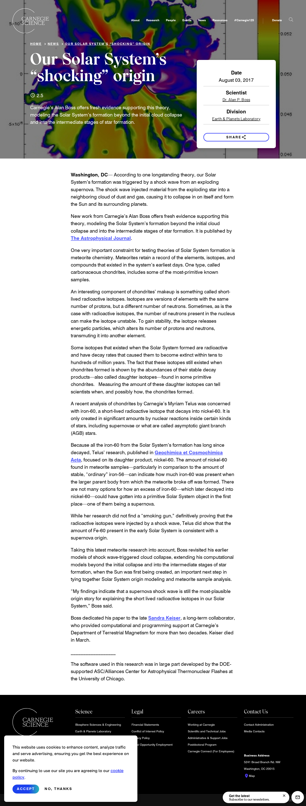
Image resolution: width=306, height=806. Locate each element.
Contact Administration (259, 725)
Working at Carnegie (201, 725)
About (135, 20)
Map (249, 775)
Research (152, 20)
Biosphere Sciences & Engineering (98, 725)
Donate (277, 20)
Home (36, 44)
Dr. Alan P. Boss (236, 99)
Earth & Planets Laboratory (236, 118)
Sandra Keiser (164, 618)
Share (236, 137)
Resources (220, 20)
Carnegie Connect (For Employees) (211, 751)
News (202, 20)
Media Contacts (254, 731)
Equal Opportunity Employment (152, 744)
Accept (26, 789)
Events (187, 20)
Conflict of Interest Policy (148, 731)
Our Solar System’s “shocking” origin (107, 44)
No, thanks (58, 789)
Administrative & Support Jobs (208, 738)
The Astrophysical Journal (101, 238)
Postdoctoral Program (202, 744)
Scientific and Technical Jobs (207, 731)
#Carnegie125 (244, 20)
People (171, 20)
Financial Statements (145, 725)
